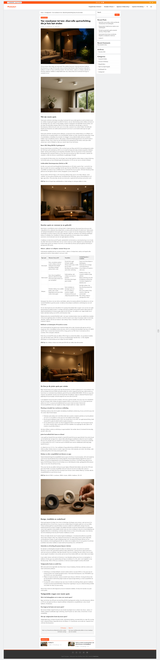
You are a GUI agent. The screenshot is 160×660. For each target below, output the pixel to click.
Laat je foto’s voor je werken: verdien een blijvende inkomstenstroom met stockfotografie (109, 23)
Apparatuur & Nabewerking (123, 6)
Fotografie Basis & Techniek (95, 6)
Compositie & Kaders (102, 59)
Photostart (11, 6)
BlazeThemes (96, 656)
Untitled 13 (50, 642)
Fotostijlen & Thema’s (109, 6)
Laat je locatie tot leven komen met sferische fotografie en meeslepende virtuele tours (107, 35)
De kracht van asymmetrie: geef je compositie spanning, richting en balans (108, 31)
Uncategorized (44, 17)
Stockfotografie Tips (102, 69)
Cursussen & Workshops (103, 61)
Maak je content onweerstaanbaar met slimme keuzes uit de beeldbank (85, 643)
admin (43, 26)
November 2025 (101, 52)
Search (99, 12)
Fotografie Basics (101, 64)
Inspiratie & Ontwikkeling (137, 6)
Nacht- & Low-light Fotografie (104, 66)
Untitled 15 (101, 38)
